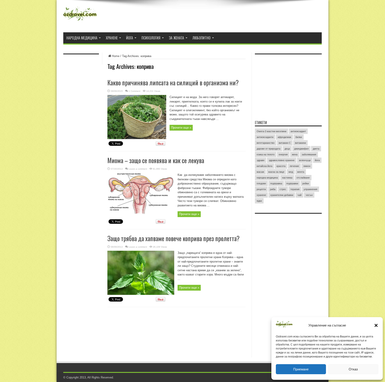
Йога (129, 38)
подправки (292, 183)
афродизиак (284, 137)
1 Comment (134, 91)
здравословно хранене (282, 160)
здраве (260, 160)
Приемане (301, 369)
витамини (300, 143)
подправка (276, 183)
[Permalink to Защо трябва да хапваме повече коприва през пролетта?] (140, 294)
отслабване (303, 177)
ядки (259, 200)
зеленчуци (305, 160)
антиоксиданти (265, 137)
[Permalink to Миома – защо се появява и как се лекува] (140, 216)
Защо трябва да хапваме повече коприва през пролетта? (173, 238)
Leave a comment (138, 169)
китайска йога (264, 166)
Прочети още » (181, 127)
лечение (294, 166)
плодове (261, 183)
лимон (306, 166)
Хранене (112, 38)
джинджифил (301, 148)
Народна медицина (81, 38)
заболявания (309, 154)
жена (294, 154)
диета (316, 148)
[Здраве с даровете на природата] (80, 21)
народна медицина (267, 177)
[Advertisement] (288, 84)
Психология (150, 38)
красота (280, 166)
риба (272, 189)
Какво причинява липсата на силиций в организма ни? (173, 82)
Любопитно (201, 38)
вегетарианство (265, 143)
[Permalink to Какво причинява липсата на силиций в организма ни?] (136, 138)
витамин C (285, 143)
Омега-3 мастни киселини (271, 131)
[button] (376, 325)
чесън (309, 195)
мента (300, 171)
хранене (261, 195)
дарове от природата (268, 148)
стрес (283, 189)
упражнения (310, 189)
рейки (305, 183)
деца (287, 148)
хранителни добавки (281, 195)
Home (115, 56)
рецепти (261, 189)
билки (298, 137)
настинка (287, 177)
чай (299, 195)
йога (317, 160)
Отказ (353, 369)
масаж (260, 171)
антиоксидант (298, 131)
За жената (176, 38)
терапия (294, 189)
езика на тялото (265, 154)
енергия (283, 154)
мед (291, 171)
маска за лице (276, 171)
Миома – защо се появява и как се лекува (155, 160)
